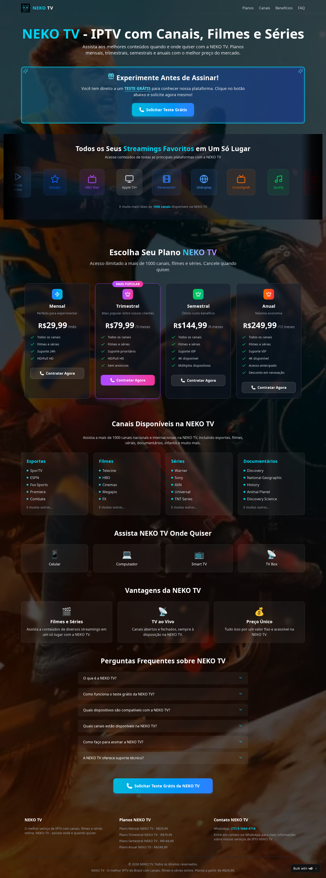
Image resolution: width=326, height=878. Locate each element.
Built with (300, 868)
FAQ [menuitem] (301, 8)
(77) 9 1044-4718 (243, 828)
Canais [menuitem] (264, 8)
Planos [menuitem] (248, 8)
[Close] (316, 868)
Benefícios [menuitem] (284, 8)
